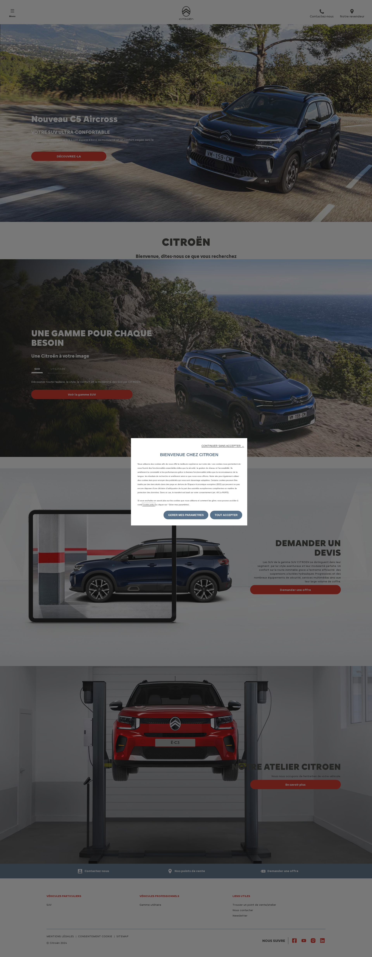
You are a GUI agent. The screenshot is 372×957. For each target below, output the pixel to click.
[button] (223, 445)
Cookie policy (149, 505)
